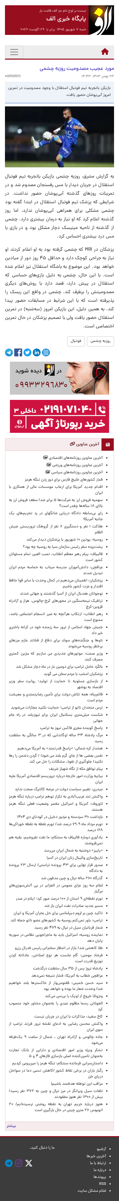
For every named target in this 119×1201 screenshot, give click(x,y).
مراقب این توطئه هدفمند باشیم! (77, 1084)
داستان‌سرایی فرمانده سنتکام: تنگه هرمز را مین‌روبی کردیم (57, 1064)
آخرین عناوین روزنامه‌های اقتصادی (75, 458)
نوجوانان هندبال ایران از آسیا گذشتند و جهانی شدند (61, 594)
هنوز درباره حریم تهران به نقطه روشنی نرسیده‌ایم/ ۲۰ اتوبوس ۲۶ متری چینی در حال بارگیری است (56, 1107)
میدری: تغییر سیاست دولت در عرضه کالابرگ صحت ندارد (59, 790)
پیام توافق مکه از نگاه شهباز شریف (76, 769)
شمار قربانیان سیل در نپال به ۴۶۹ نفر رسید (68, 928)
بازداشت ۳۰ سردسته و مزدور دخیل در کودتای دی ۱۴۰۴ (60, 817)
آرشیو (101, 1149)
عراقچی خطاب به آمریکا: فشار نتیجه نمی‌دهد (67, 976)
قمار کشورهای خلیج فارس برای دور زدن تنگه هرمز (64, 480)
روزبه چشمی (100, 341)
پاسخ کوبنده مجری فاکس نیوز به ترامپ (71, 728)
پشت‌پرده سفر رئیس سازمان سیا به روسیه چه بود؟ (63, 547)
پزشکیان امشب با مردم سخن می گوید (73, 674)
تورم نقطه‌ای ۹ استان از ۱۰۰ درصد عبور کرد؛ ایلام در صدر (59, 899)
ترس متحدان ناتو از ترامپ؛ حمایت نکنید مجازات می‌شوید (57, 708)
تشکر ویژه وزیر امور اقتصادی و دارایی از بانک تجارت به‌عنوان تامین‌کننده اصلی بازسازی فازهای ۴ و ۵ (56, 1053)
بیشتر (11, 1126)
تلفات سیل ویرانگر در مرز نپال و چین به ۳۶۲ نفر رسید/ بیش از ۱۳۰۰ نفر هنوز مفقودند (56, 1094)
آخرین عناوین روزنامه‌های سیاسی (76, 473)
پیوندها (100, 1177)
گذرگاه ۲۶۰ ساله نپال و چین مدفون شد (72, 878)
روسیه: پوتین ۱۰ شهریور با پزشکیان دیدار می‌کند (64, 540)
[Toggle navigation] (14, 52)
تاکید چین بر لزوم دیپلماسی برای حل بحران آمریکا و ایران (58, 913)
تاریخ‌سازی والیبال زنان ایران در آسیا (75, 858)
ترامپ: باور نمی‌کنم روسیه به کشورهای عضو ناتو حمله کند (57, 921)
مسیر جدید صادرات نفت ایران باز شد (73, 906)
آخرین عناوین (87, 444)
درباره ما (100, 1170)
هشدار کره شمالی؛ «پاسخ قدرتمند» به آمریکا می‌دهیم (60, 749)
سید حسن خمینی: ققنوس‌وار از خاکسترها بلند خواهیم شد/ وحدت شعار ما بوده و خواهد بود (56, 986)
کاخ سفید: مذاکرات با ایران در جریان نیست (68, 1017)
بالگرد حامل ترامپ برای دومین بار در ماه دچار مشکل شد (59, 667)
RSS (102, 1184)
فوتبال (76, 341)
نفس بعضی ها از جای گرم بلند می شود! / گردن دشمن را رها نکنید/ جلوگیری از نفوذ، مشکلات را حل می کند (56, 759)
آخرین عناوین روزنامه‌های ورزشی (77, 465)
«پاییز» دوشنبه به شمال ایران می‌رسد (73, 851)
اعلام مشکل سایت (92, 1191)
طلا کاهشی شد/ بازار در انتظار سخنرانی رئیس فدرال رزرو (59, 948)
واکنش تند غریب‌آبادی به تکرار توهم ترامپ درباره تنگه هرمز (56, 797)
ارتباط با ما (98, 1163)
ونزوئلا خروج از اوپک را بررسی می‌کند (74, 996)
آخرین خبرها (96, 1156)
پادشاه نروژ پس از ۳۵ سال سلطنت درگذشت (68, 969)
